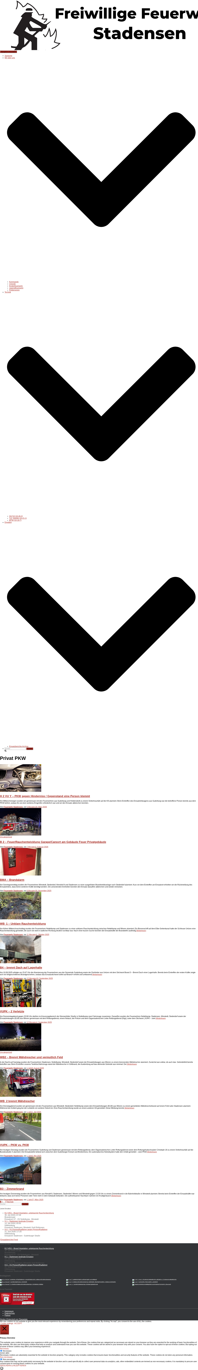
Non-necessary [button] (6, 1357)
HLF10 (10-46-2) (16, 516)
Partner (8, 1315)
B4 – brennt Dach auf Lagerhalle (21, 967)
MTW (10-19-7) (15, 520)
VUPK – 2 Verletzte (12, 1011)
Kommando (14, 282)
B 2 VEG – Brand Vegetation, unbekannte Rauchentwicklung (29, 1213)
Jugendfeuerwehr (16, 288)
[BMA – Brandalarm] (20, 875)
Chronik (12, 284)
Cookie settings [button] (7, 1323)
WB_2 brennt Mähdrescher (17, 1101)
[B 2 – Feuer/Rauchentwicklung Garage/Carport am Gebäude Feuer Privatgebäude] (20, 835)
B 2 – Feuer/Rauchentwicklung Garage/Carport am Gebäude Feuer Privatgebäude (53, 841)
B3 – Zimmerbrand (12, 1188)
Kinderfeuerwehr (16, 286)
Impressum (9, 1311)
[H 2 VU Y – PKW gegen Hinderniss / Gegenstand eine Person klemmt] (20, 791)
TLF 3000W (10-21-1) (18, 518)
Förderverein (14, 290)
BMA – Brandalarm (12, 879)
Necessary (7, 1351)
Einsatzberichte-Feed (9, 1240)
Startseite (8, 56)
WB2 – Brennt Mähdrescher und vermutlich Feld (31, 1057)
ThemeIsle (23, 1319)
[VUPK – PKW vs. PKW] (20, 1140)
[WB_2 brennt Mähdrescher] (20, 1096)
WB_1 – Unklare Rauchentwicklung (23, 923)
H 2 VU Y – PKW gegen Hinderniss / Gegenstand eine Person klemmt (45, 796)
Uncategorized (6, 837)
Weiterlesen (141, 931)
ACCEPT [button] (18, 1323)
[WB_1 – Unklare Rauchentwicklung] (20, 919)
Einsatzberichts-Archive (18, 746)
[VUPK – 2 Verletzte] (20, 1006)
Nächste (10, 1202)
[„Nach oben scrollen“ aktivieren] (1, 1368)
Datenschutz (10, 1313)
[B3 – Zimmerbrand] (20, 1184)
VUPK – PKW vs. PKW (14, 1144)
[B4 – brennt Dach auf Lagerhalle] (20, 963)
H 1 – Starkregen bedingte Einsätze (19, 1221)
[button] (101, 280)
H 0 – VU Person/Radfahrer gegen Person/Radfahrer (26, 1229)
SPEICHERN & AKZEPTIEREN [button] (13, 1366)
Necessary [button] (4, 1349)
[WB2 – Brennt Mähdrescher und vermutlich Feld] (20, 1050)
